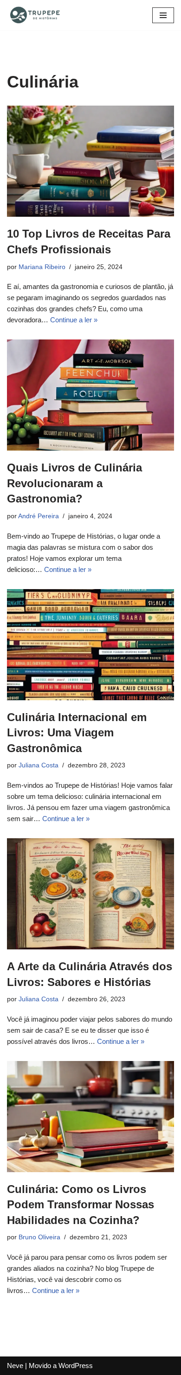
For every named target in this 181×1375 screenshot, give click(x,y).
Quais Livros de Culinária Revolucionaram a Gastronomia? (74, 483)
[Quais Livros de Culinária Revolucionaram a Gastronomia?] (90, 395)
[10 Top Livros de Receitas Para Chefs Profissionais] (90, 161)
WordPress (75, 1365)
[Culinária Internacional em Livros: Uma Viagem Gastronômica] (90, 644)
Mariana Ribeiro (42, 267)
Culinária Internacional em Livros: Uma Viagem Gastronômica (77, 732)
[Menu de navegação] (163, 15)
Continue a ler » (73, 320)
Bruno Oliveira (39, 1237)
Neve (15, 1365)
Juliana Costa (38, 765)
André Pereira (38, 516)
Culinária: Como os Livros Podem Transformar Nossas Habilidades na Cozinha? (80, 1204)
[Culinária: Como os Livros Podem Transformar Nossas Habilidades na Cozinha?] (90, 1116)
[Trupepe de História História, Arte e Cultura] (35, 15)
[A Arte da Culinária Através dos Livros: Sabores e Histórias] (90, 893)
